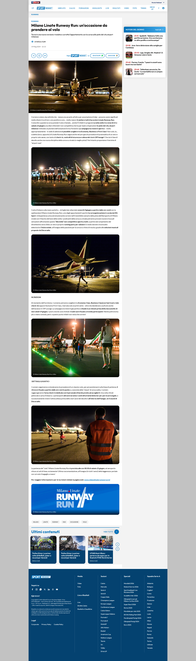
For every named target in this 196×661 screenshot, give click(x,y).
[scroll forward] (117, 549)
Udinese (150, 645)
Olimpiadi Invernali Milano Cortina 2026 (131, 600)
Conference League (108, 607)
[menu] (33, 8)
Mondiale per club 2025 (132, 611)
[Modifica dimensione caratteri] (45, 55)
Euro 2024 (127, 625)
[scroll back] (117, 544)
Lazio (149, 614)
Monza (149, 624)
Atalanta (150, 583)
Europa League (106, 604)
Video (79, 583)
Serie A (103, 590)
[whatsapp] (40, 589)
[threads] (53, 589)
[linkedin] (49, 589)
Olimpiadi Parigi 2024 (131, 621)
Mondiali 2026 (129, 583)
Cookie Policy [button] (58, 624)
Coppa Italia (105, 597)
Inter (149, 607)
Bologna (150, 587)
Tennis (103, 641)
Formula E (104, 621)
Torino (149, 641)
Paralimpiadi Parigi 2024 (132, 618)
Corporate (35, 624)
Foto (79, 587)
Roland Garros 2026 (131, 587)
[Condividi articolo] (33, 55)
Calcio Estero (105, 611)
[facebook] (32, 589)
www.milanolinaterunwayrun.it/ (97, 480)
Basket (103, 631)
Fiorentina (150, 597)
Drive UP (104, 651)
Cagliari (150, 590)
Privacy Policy (46, 624)
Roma (149, 634)
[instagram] (36, 589)
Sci (102, 645)
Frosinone (150, 600)
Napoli (149, 628)
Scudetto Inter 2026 (131, 596)
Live (78, 602)
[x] (45, 589)
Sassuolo (150, 638)
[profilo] (163, 8)
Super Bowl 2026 (130, 604)
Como (149, 594)
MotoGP (104, 624)
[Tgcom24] (35, 2)
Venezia (150, 648)
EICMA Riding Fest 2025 (132, 615)
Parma (149, 631)
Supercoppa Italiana (108, 614)
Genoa (149, 604)
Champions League (107, 600)
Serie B (103, 594)
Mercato (104, 587)
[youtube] (57, 589)
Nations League (106, 638)
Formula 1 (104, 617)
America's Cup (106, 634)
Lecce (149, 617)
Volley (103, 648)
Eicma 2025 (128, 608)
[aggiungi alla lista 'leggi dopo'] (39, 55)
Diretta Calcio (82, 606)
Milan (149, 621)
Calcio (103, 583)
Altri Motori (105, 628)
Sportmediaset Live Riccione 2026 (130, 591)
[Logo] (45, 8)
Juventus (150, 611)
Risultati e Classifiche (84, 609)
